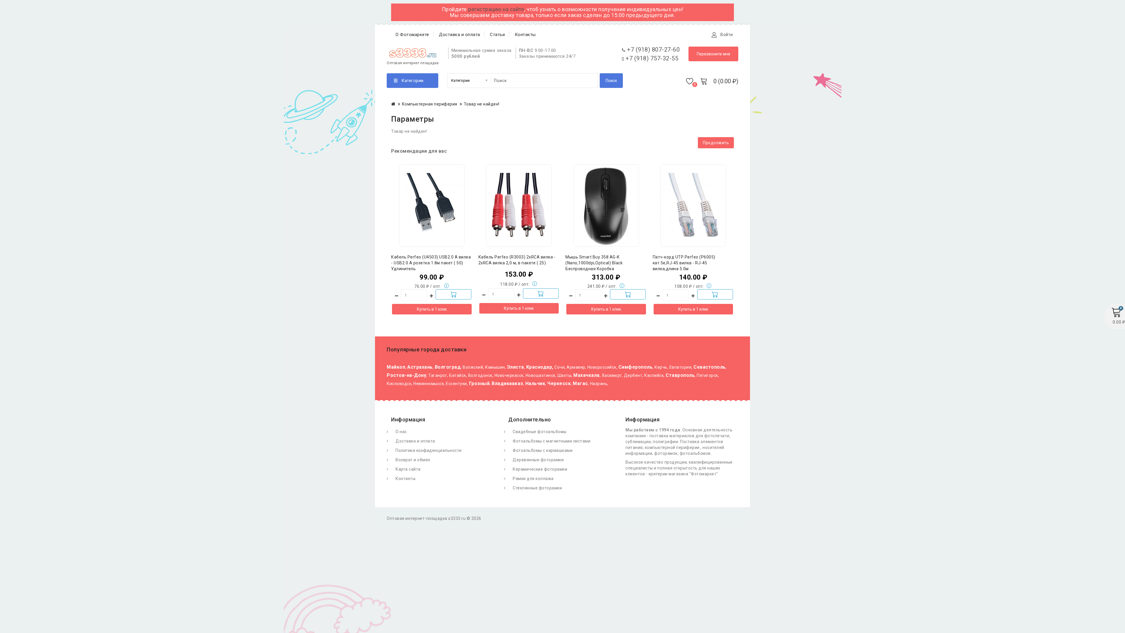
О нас (401, 431)
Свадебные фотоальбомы (540, 431)
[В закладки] (432, 190)
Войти (726, 34)
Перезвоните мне (713, 54)
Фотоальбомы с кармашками (542, 450)
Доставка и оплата (459, 34)
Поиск (611, 80)
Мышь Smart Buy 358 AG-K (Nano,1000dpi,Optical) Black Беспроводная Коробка (594, 263)
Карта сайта (408, 469)
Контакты (525, 34)
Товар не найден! (482, 104)
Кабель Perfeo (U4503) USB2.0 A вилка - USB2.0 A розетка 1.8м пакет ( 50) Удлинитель (431, 263)
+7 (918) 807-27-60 (652, 49)
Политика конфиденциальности (429, 450)
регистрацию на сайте (496, 9)
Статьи (497, 34)
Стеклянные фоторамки (537, 488)
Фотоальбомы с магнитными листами (551, 441)
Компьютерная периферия (429, 104)
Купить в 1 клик (432, 309)
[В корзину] (453, 294)
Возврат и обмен (413, 459)
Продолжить (716, 142)
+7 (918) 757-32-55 (651, 58)
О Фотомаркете (412, 34)
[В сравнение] (443, 190)
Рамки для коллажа (533, 478)
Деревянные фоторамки (538, 459)
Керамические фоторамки (540, 469)
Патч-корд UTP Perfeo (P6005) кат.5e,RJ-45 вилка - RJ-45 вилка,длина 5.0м (684, 263)
